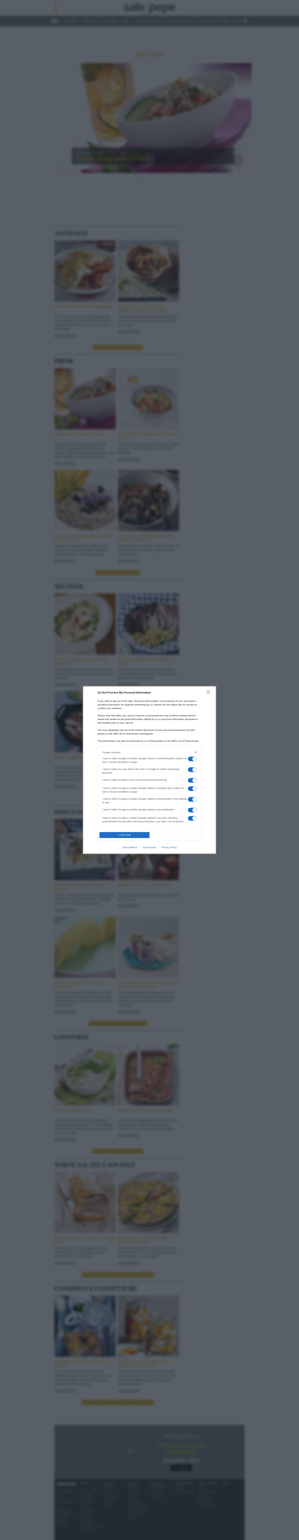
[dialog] (149, 770)
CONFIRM (124, 835)
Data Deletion (130, 847)
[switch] (192, 759)
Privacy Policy (169, 847)
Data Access (149, 847)
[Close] (209, 693)
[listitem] (149, 752)
